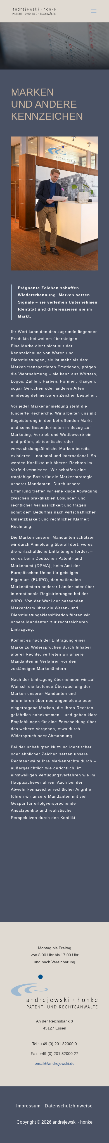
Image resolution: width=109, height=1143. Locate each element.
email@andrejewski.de (55, 1063)
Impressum (28, 1105)
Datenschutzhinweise (69, 1105)
